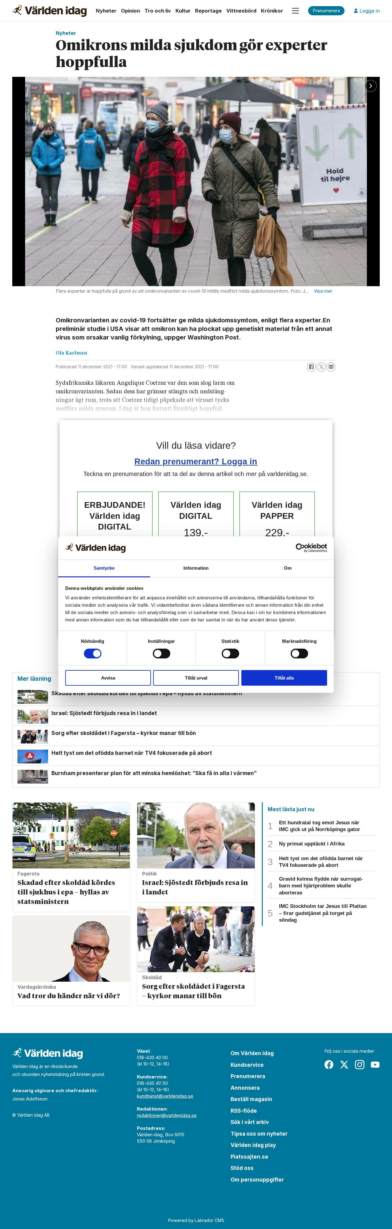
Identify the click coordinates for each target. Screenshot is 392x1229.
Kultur (182, 11)
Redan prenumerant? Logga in (195, 461)
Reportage (208, 11)
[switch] (161, 653)
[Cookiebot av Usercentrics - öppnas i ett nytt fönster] (300, 548)
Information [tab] (196, 568)
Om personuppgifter (257, 1180)
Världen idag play (253, 1145)
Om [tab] (288, 568)
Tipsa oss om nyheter (259, 1134)
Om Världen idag (252, 1053)
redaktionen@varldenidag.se (167, 1115)
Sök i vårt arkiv (250, 1122)
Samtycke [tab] (104, 568)
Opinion (130, 11)
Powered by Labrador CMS (196, 1220)
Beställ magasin (251, 1099)
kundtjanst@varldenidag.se (165, 1096)
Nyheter (106, 11)
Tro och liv (158, 11)
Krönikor (272, 11)
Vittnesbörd (241, 11)
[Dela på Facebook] (311, 367)
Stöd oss (242, 1168)
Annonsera (245, 1088)
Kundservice (247, 1065)
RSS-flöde (244, 1111)
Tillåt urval (196, 677)
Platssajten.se (249, 1157)
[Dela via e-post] (331, 367)
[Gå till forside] (49, 10)
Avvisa (108, 677)
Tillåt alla (284, 677)
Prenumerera (248, 1076)
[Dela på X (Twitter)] (321, 367)
